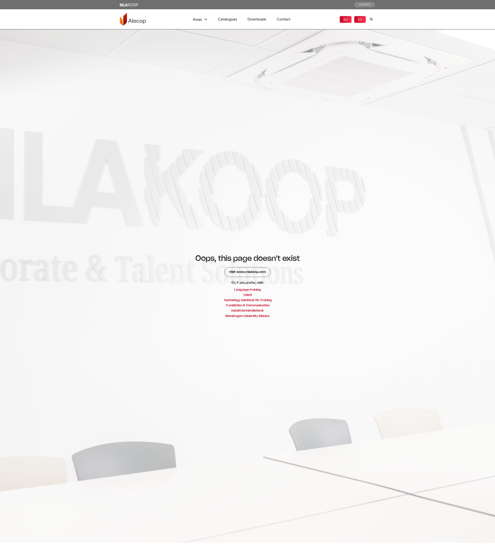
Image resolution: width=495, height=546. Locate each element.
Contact (283, 19)
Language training (247, 289)
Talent (247, 295)
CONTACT (365, 4)
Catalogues (227, 19)
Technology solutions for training (248, 300)
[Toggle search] (371, 19)
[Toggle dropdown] (205, 19)
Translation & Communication (247, 305)
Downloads (257, 19)
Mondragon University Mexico (247, 316)
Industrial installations (247, 310)
